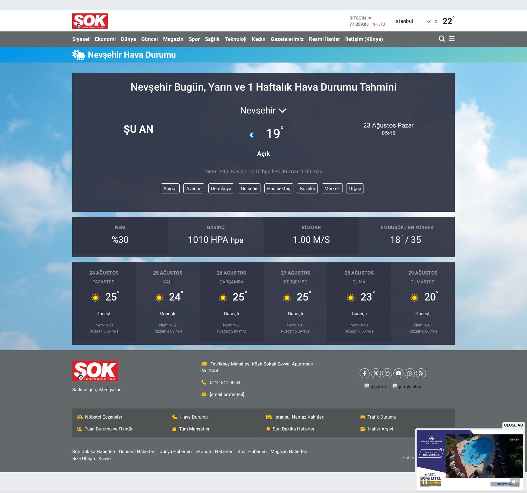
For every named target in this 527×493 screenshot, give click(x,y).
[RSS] (421, 373)
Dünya (128, 39)
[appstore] (376, 386)
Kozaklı (307, 188)
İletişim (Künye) (364, 39)
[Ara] (442, 39)
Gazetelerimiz (287, 39)
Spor (194, 39)
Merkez (331, 188)
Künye (105, 458)
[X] (376, 373)
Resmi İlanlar (324, 39)
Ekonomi (105, 39)
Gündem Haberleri (137, 451)
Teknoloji (236, 39)
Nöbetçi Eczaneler (103, 417)
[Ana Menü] (450, 39)
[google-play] (406, 386)
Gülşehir (249, 188)
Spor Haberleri (252, 451)
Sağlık (212, 39)
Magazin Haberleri (289, 451)
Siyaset (81, 39)
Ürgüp (355, 188)
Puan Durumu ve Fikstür (108, 429)
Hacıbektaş (278, 188)
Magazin (173, 39)
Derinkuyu (221, 188)
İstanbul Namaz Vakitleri (299, 417)
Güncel (149, 39)
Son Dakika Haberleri (294, 429)
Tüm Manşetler (194, 429)
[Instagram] (387, 373)
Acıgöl (170, 188)
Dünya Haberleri (176, 451)
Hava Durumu (194, 417)
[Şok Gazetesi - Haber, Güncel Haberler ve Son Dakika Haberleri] (90, 21)
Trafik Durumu (381, 417)
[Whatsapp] (410, 373)
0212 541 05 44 (225, 382)
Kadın (259, 39)
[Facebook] (365, 373)
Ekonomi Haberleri (214, 451)
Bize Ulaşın (83, 458)
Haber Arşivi (380, 429)
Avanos (194, 188)
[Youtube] (398, 373)
